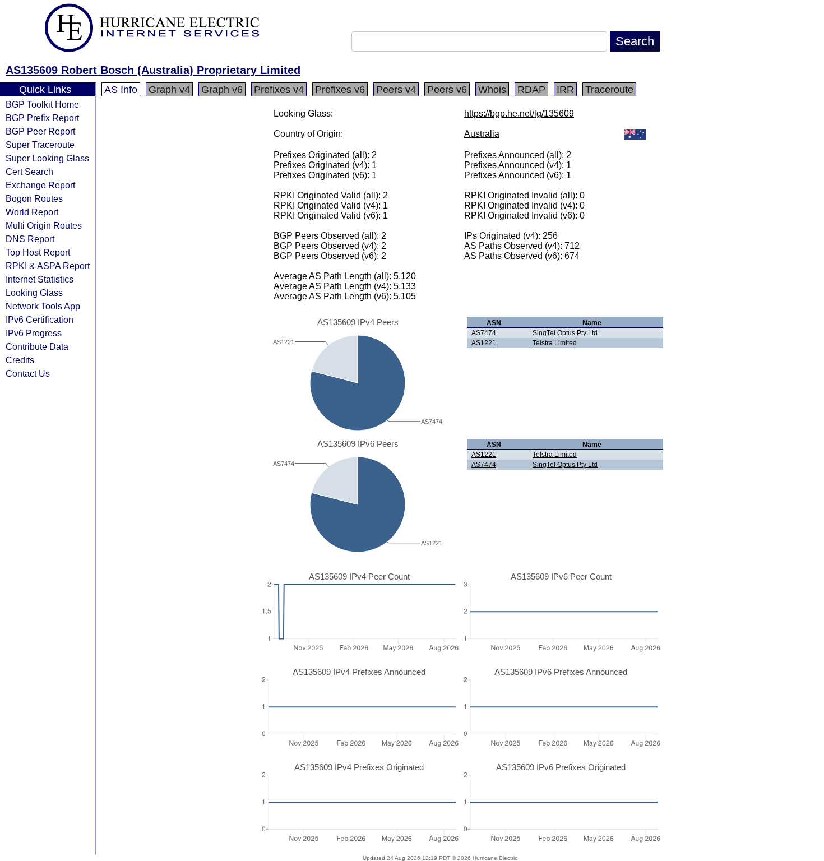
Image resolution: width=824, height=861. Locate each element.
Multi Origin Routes (44, 225)
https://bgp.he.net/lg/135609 (519, 113)
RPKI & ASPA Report (48, 266)
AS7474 (483, 333)
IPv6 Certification (39, 319)
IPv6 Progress (34, 333)
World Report (32, 212)
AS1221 (483, 343)
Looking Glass (34, 293)
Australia (481, 133)
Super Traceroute (40, 145)
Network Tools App (43, 306)
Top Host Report (38, 252)
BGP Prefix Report (42, 118)
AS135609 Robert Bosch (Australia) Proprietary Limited (153, 70)
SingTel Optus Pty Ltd (565, 333)
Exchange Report (40, 185)
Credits (20, 360)
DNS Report (30, 239)
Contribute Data (37, 346)
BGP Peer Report (40, 131)
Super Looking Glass (47, 158)
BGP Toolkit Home (42, 104)
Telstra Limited (555, 343)
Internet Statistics (39, 279)
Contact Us (28, 373)
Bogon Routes (34, 198)
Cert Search (29, 171)
